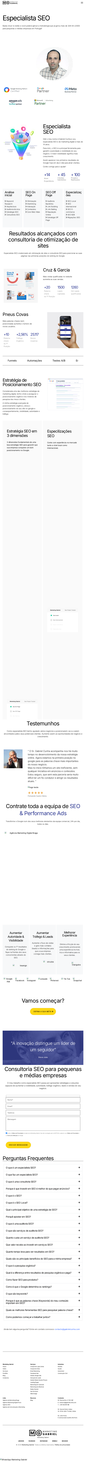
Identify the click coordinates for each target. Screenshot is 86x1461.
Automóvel (61, 1371)
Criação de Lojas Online (37, 1366)
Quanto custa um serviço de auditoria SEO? (27, 1237)
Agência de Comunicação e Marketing (14, 1407)
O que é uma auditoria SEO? (20, 1223)
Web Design (33, 1393)
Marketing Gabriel (28, 1445)
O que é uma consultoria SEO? (21, 1181)
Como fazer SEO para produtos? (22, 1279)
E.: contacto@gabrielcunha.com (67, 1402)
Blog (4, 1375)
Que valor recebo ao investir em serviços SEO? (29, 1244)
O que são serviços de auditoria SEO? (24, 1230)
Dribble (54, 1441)
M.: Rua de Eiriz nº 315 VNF (65, 1400)
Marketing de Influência (37, 1387)
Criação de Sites (35, 1369)
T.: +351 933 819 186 (63, 1404)
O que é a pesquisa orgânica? (21, 1265)
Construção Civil (62, 1373)
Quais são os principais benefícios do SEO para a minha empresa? (39, 1258)
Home (4, 1366)
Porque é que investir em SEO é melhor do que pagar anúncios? (38, 1188)
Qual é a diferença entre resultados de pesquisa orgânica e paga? (38, 1272)
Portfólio (5, 1373)
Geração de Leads (35, 1378)
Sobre (4, 1369)
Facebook (32, 1441)
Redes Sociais (34, 1389)
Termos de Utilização (12, 1135)
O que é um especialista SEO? (21, 1167)
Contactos (6, 1378)
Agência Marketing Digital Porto (12, 1402)
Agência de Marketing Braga (11, 1400)
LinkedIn (21, 1441)
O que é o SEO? (14, 1195)
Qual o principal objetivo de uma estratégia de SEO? (31, 1209)
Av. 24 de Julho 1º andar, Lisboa (67, 1411)
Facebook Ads (34, 1373)
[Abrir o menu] (82, 3)
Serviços (5, 1371)
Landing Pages (34, 1382)
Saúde (59, 1369)
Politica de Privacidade (17, 1133)
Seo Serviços (34, 1391)
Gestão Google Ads (35, 1375)
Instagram (43, 1441)
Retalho (60, 1366)
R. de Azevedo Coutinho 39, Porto (67, 1417)
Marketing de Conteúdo (37, 1384)
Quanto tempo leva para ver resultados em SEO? (30, 1251)
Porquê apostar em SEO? (18, 1216)
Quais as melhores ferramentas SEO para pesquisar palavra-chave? (39, 1310)
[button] (43, 1167)
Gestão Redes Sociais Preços (38, 1380)
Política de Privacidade (72, 1133)
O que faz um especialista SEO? (22, 1174)
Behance (65, 1441)
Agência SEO (6, 1404)
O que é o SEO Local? (16, 1202)
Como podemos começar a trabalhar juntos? (28, 1317)
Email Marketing (35, 1371)
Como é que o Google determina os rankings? (29, 1286)
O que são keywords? (17, 1293)
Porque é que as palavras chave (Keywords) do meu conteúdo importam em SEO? (37, 1301)
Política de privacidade (62, 1445)
